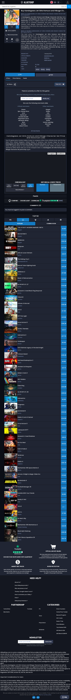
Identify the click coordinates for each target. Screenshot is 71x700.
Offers (8, 78)
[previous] (6, 27)
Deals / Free (59, 621)
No (38, 697)
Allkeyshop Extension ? (21, 600)
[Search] (69, 6)
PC (40, 609)
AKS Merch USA (60, 630)
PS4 (38, 64)
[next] (17, 27)
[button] (68, 2)
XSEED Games (48, 60)
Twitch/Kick (6, 609)
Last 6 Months (23, 185)
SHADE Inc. (47, 58)
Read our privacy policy (45, 694)
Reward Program (61, 615)
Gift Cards (59, 618)
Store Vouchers (60, 609)
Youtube (29, 609)
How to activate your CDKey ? (23, 594)
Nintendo (41, 629)
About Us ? (18, 582)
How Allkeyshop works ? (21, 585)
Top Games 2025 (61, 627)
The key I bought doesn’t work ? (24, 591)
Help (65, 697)
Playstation (42, 623)
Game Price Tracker (62, 612)
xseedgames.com (49, 56)
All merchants (35, 131)
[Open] (3, 2)
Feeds (25, 78)
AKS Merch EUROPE (61, 633)
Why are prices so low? (21, 588)
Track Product (19, 190)
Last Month (30, 185)
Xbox (40, 616)
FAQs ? (17, 597)
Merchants (6, 612)
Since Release (9, 185)
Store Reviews (60, 624)
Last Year (16, 185)
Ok (34, 697)
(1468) (60, 201)
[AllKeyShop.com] (27, 2)
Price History (17, 78)
